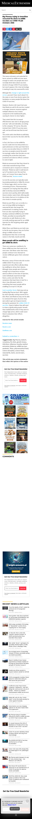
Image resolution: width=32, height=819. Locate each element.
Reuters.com (6, 327)
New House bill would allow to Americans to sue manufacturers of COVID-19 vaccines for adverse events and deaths (19, 768)
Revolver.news (7, 323)
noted (17, 176)
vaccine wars (20, 353)
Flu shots (13, 342)
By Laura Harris (18, 621)
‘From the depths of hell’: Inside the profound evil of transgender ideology (19, 608)
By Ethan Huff (18, 639)
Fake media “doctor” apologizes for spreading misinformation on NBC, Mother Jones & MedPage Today (19, 644)
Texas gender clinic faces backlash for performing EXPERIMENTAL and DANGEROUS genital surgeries (19, 617)
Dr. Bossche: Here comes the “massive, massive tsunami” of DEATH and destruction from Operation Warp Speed (17, 635)
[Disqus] (16, 481)
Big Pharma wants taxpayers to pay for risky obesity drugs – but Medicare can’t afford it (19, 759)
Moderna (13, 346)
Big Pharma (17, 340)
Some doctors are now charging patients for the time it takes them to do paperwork (18, 707)
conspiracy (6, 342)
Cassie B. (13, 26)
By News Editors (18, 612)
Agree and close (15, 808)
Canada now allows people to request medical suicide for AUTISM (19, 671)
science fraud (19, 351)
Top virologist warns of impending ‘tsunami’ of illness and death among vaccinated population (19, 653)
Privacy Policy (12, 805)
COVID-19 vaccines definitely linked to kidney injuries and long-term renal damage (19, 733)
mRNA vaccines (22, 346)
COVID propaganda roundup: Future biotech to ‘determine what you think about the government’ (19, 678)
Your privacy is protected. (9, 385)
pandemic (5, 348)
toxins (13, 353)
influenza (13, 344)
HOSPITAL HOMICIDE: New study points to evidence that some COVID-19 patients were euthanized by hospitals (19, 778)
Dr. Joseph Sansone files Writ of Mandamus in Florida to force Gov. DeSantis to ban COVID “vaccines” (18, 724)
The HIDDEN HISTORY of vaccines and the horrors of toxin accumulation (18, 742)
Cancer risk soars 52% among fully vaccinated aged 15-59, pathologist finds (18, 750)
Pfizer (12, 348)
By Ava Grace (18, 772)
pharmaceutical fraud (21, 348)
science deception (8, 351)
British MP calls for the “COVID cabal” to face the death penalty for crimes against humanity (19, 699)
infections (5, 344)
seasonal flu (6, 353)
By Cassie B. (17, 674)
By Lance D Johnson (19, 629)
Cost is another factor (9, 290)
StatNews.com (7, 330)
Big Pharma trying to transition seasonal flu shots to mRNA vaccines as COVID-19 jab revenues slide (19, 716)
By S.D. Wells (18, 745)
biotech (23, 340)
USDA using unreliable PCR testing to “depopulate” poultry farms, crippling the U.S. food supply (18, 626)
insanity (19, 344)
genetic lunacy (21, 342)
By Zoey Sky (17, 711)
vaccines (5, 355)
